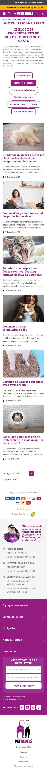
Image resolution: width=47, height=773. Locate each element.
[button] (4, 13)
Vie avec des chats (23, 111)
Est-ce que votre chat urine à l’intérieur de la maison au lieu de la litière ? (23, 440)
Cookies (23, 757)
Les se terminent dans (23, 7)
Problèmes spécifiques (23, 90)
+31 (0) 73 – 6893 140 (17, 553)
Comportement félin (17, 19)
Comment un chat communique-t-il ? (15, 328)
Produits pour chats (23, 97)
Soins (34, 104)
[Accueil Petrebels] (23, 731)
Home (5, 19)
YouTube (27, 707)
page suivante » (11, 480)
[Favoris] (38, 13)
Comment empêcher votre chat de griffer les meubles (23, 214)
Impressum (23, 762)
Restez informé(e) (24, 685)
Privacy (23, 753)
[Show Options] (39, 669)
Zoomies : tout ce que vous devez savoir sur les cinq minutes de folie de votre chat (22, 271)
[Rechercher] (9, 13)
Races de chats (17, 104)
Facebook (22, 707)
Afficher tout (23, 75)
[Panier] (43, 13)
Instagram (33, 707)
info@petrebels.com (16, 567)
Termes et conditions (23, 766)
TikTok (38, 707)
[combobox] (23, 669)
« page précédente (12, 474)
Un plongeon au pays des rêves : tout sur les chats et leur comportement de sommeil (23, 158)
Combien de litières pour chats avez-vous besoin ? (23, 383)
